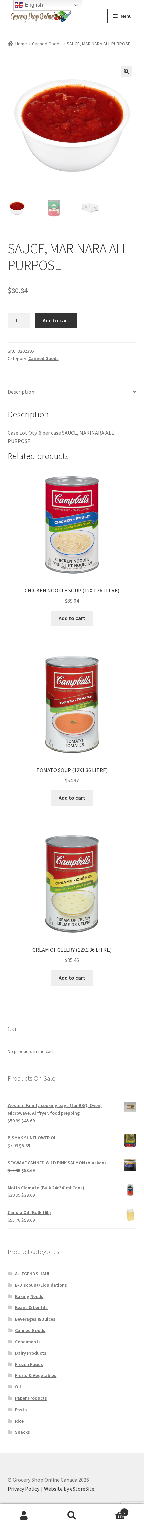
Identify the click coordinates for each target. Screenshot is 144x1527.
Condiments (28, 1342)
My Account (24, 1515)
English (33, 5)
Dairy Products (30, 1353)
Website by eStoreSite (69, 1488)
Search (72, 1515)
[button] (126, 71)
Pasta (21, 1410)
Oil (18, 1387)
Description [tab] (21, 391)
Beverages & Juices (35, 1319)
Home (21, 43)
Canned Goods (47, 43)
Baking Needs (29, 1296)
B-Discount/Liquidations (41, 1285)
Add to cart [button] (72, 618)
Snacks (22, 1432)
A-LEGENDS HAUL (32, 1274)
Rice (19, 1421)
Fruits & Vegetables (35, 1375)
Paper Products (31, 1398)
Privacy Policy (23, 1488)
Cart (111, 1510)
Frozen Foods (29, 1364)
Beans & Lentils (31, 1307)
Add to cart (56, 320)
